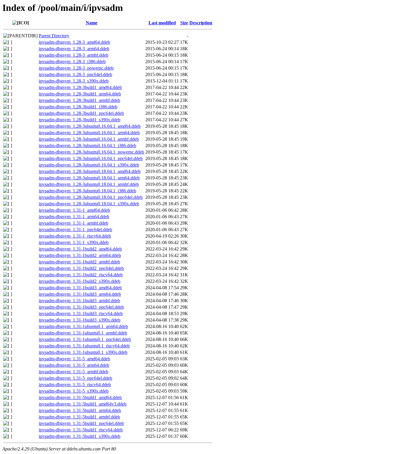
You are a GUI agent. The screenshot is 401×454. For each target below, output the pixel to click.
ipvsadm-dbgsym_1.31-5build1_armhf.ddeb (79, 416)
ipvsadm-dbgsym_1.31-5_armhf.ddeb (73, 371)
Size (184, 22)
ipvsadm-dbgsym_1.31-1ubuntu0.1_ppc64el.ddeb (85, 339)
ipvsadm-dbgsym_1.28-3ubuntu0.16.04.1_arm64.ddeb (89, 132)
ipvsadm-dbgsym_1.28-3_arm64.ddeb (74, 48)
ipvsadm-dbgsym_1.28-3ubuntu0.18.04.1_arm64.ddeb (89, 177)
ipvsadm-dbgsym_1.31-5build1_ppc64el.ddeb (81, 423)
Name (91, 22)
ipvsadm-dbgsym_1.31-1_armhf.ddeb (73, 223)
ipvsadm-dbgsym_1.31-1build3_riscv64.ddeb (81, 313)
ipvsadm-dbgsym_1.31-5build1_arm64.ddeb (80, 410)
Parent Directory (54, 35)
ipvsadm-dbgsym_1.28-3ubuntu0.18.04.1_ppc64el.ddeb (91, 197)
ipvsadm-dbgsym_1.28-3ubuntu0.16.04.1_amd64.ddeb (90, 126)
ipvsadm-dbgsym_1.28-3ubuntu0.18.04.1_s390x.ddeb (89, 203)
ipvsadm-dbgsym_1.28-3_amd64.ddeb (74, 42)
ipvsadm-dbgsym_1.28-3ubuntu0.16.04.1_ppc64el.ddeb (91, 158)
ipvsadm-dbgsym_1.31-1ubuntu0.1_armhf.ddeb (83, 332)
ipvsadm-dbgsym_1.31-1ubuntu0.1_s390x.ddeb (83, 352)
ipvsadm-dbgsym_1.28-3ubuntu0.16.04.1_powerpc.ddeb (91, 151)
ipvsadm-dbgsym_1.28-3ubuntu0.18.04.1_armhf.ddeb (89, 184)
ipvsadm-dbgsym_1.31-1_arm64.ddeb (74, 216)
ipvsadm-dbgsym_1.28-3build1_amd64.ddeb (80, 87)
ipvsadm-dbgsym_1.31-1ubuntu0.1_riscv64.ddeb (84, 345)
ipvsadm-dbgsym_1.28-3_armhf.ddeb (73, 55)
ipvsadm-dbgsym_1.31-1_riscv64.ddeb (75, 235)
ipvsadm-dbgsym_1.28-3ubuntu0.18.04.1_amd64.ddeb (90, 171)
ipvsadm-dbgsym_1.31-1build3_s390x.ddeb (79, 319)
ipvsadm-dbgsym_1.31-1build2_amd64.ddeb (80, 248)
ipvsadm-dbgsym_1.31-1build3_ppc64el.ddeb (81, 307)
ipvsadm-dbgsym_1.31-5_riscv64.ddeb (75, 384)
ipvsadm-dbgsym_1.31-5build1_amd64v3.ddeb (83, 403)
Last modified (162, 22)
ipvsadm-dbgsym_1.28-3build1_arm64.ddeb (80, 93)
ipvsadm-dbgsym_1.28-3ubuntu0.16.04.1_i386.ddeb (87, 145)
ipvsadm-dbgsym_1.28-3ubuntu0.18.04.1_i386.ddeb (87, 190)
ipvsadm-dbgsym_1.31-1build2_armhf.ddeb (79, 261)
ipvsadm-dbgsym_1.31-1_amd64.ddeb (74, 210)
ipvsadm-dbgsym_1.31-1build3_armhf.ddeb (79, 300)
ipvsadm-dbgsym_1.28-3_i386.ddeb (72, 61)
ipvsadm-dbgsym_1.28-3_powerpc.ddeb (76, 67)
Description (200, 22)
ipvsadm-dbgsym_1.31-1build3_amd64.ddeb (80, 287)
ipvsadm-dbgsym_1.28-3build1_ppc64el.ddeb (81, 113)
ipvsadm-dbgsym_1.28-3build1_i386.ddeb (78, 106)
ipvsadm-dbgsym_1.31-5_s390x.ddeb (74, 391)
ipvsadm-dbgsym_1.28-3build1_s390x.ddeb (79, 119)
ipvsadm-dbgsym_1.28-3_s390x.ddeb (74, 80)
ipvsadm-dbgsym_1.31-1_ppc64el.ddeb (75, 229)
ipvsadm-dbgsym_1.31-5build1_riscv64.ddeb (81, 429)
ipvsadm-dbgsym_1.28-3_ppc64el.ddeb (75, 74)
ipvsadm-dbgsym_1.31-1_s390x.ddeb (74, 242)
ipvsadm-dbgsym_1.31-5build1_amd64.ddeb (80, 397)
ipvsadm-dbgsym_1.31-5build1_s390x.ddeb (79, 436)
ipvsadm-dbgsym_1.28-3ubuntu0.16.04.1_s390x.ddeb (89, 164)
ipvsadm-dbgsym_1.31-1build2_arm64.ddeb (80, 255)
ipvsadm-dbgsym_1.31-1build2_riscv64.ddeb (81, 274)
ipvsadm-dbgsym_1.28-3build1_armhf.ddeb (79, 100)
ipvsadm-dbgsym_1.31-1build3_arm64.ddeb (80, 294)
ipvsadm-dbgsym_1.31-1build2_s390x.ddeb (79, 281)
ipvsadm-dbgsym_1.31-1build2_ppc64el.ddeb (81, 268)
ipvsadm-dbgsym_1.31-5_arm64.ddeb (74, 365)
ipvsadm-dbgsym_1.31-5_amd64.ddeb (74, 358)
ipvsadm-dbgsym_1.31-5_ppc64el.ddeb (75, 378)
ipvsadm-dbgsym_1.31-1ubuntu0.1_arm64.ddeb (83, 326)
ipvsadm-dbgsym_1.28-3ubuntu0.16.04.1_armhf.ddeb (89, 139)
